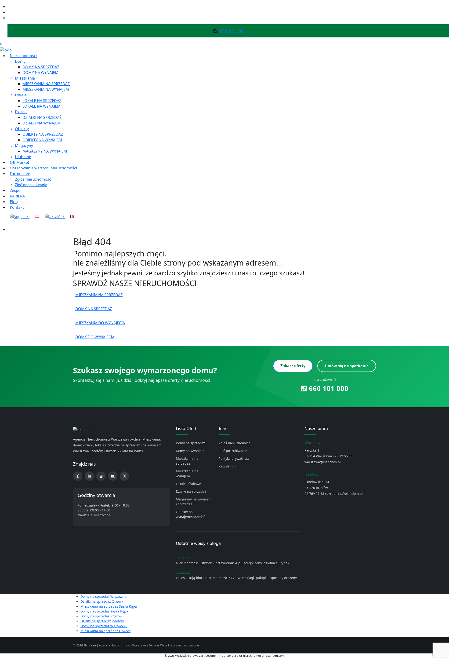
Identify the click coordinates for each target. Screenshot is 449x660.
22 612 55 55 (342, 456)
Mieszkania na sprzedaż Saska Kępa (108, 606)
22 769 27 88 (314, 493)
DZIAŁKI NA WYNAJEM (41, 123)
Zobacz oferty (292, 365)
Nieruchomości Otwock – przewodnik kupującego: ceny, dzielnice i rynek (232, 563)
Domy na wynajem (190, 451)
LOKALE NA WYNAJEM (41, 106)
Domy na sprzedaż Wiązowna (103, 596)
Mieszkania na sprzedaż (187, 461)
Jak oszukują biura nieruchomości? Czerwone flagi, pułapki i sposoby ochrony (236, 578)
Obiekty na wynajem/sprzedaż (190, 514)
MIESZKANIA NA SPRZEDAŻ (46, 83)
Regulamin (227, 466)
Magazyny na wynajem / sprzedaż (194, 501)
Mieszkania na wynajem (187, 473)
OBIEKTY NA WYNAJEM (42, 139)
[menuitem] (19, 216)
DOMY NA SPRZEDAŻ (40, 66)
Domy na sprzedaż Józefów (101, 616)
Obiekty (22, 128)
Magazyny (24, 145)
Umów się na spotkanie (347, 365)
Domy (20, 61)
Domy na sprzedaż (190, 443)
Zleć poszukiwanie (31, 184)
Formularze (20, 173)
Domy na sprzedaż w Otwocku (103, 626)
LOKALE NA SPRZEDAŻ (41, 100)
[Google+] (9, 17)
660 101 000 (327, 388)
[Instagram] (9, 12)
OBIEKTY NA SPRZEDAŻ (42, 134)
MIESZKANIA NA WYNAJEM (45, 89)
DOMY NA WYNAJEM (40, 72)
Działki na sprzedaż (191, 491)
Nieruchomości (23, 55)
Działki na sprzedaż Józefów (102, 621)
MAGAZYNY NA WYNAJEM (44, 151)
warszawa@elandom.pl (322, 462)
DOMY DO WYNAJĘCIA (94, 336)
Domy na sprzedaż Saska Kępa (104, 611)
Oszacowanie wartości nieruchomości (43, 168)
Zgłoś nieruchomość (33, 179)
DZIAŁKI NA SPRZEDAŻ (42, 117)
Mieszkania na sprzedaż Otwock (105, 631)
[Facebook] (9, 6)
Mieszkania (25, 78)
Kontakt (17, 207)
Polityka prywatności (234, 458)
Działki (21, 111)
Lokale (20, 95)
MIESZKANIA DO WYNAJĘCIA (100, 322)
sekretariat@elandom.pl (344, 493)
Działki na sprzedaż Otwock (101, 601)
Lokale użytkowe (188, 483)
